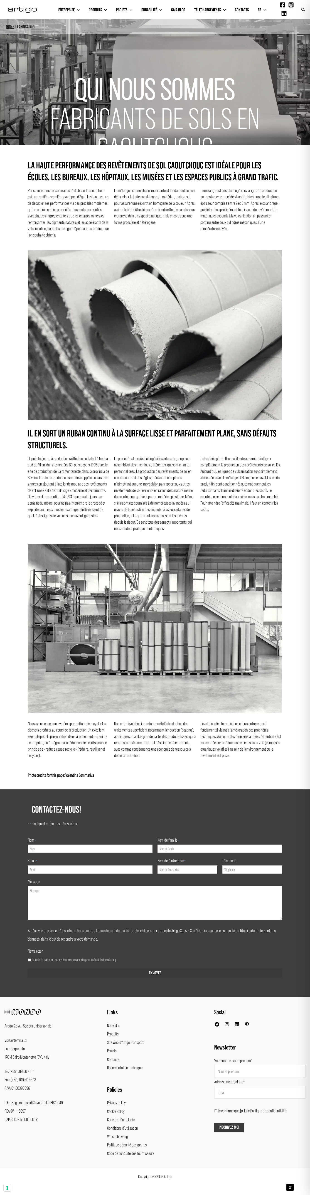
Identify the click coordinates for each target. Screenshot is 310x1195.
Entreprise (66, 10)
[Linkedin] (284, 13)
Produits (95, 10)
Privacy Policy (116, 1102)
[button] (303, 9)
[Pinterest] (247, 1025)
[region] (155, 82)
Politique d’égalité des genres (127, 1144)
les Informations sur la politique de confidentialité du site (100, 930)
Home (10, 27)
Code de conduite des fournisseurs (131, 1153)
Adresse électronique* (229, 1081)
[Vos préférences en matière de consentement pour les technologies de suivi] (7, 1187)
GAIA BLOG (178, 10)
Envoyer (155, 973)
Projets (121, 10)
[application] (77, 10)
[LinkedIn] (237, 1025)
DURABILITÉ (149, 10)
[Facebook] (282, 5)
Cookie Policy (116, 1111)
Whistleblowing (117, 1136)
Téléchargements (207, 10)
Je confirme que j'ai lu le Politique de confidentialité (252, 1110)
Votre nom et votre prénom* (233, 1060)
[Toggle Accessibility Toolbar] (290, 1187)
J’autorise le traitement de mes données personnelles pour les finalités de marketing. (74, 960)
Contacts (242, 10)
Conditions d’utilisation (122, 1128)
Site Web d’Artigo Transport (125, 1042)
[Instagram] (291, 5)
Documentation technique (125, 1067)
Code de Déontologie (121, 1119)
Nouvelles (113, 1025)
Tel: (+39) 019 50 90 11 (19, 1071)
